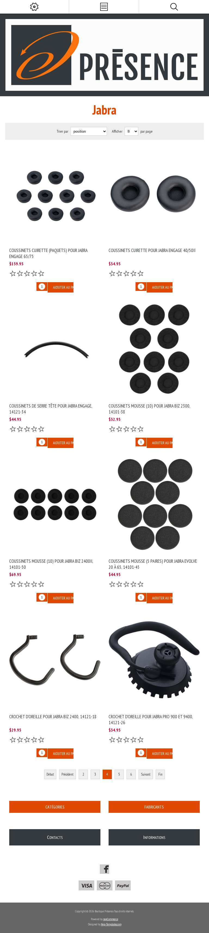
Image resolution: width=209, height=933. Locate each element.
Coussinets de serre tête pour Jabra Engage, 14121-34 (50, 409)
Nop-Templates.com (111, 924)
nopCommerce (110, 919)
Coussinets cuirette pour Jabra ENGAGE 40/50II (152, 250)
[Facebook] (104, 869)
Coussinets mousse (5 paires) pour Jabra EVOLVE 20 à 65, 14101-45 (153, 564)
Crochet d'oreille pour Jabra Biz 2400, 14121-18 (53, 717)
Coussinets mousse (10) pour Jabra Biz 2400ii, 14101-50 (51, 564)
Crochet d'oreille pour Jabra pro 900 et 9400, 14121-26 (151, 720)
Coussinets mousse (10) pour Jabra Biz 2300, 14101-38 (149, 409)
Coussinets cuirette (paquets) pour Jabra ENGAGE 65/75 (48, 253)
